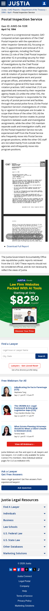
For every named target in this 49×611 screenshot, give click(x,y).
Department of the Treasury (33, 10)
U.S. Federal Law (12, 533)
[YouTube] (14, 569)
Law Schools (10, 526)
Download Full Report (18, 246)
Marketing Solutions (15, 553)
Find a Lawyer (9, 343)
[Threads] (26, 569)
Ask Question (24, 487)
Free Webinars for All (13, 380)
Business (8, 520)
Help (24, 591)
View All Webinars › (24, 444)
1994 (3, 12)
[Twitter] (34, 569)
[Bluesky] (30, 569)
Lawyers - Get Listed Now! (24, 365)
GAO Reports (14, 10)
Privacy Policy (24, 601)
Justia (3, 10)
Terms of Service (24, 596)
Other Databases (13, 546)
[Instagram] (22, 569)
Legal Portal (24, 581)
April (9, 12)
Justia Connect (24, 576)
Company (24, 586)
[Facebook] (18, 569)
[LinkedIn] (10, 569)
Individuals (9, 513)
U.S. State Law (11, 540)
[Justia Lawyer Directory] (38, 569)
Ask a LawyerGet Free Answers (11, 473)
